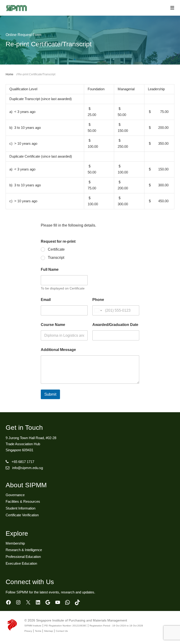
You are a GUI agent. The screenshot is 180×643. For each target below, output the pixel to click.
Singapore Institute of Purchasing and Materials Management (81, 620)
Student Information (20, 508)
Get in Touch (24, 427)
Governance (15, 495)
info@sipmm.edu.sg (27, 468)
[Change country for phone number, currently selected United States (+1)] (97, 310)
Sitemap (48, 631)
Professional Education (23, 557)
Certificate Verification (22, 515)
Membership (15, 543)
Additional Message (58, 350)
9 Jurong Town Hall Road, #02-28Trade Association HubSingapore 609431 (31, 444)
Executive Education (21, 563)
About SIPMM (26, 485)
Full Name (50, 269)
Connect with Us (30, 581)
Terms (38, 631)
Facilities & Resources (23, 501)
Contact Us (62, 631)
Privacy (28, 631)
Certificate (56, 249)
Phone (98, 300)
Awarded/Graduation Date (115, 325)
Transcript (56, 258)
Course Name (53, 325)
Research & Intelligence (24, 550)
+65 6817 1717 (22, 462)
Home (9, 74)
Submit (50, 394)
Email (46, 300)
